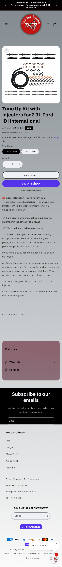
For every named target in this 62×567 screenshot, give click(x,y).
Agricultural (12, 461)
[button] (6, 24)
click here (43, 271)
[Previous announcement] (5, 5)
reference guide (15, 295)
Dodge (9, 447)
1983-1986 (11, 151)
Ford (8, 441)
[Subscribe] (52, 420)
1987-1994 (30, 151)
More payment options (31, 191)
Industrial (10, 468)
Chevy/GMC (12, 454)
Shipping (6, 132)
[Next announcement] (56, 5)
